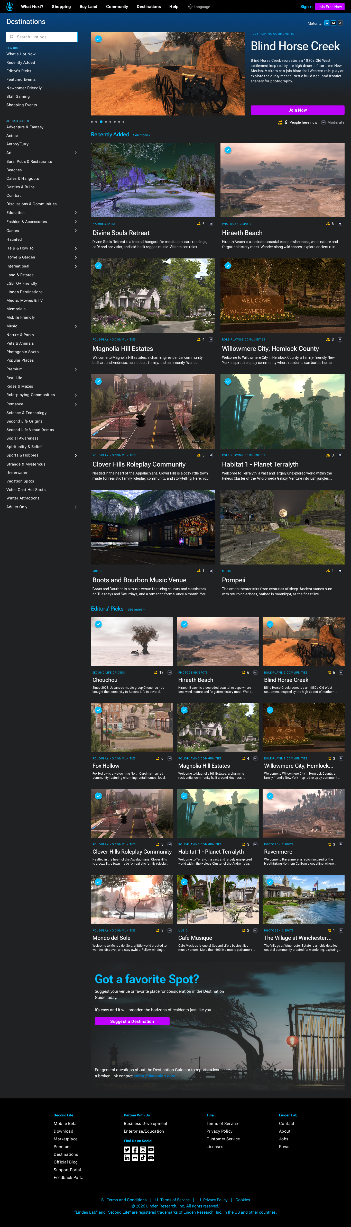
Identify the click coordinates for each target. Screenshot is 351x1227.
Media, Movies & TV (24, 300)
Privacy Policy (220, 1131)
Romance (14, 404)
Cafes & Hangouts (22, 178)
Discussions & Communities (31, 204)
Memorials (16, 309)
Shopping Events (21, 105)
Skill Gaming (18, 96)
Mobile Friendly (20, 317)
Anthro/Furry (17, 144)
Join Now (298, 110)
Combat (13, 195)
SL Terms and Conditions (124, 1199)
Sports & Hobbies (22, 455)
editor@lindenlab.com (154, 1075)
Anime (12, 135)
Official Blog (66, 1162)
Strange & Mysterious (25, 464)
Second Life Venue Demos (30, 429)
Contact (286, 1123)
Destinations (66, 1154)
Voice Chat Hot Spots (25, 489)
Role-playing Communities (30, 394)
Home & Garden (20, 257)
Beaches (14, 170)
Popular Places (20, 360)
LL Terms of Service (172, 1199)
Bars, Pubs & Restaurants (29, 161)
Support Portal (67, 1169)
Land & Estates (19, 275)
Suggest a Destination (132, 1021)
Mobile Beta (65, 1123)
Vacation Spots (20, 481)
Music (11, 326)
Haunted (14, 239)
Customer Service (223, 1138)
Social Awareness (22, 438)
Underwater (16, 472)
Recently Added (20, 62)
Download (63, 1131)
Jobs (284, 1138)
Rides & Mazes (19, 386)
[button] (32, 7)
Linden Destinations (24, 292)
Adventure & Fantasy (25, 127)
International (18, 266)
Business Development (146, 1123)
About (285, 1131)
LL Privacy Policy (212, 1199)
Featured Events (21, 79)
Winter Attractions (22, 498)
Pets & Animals (20, 343)
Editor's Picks (18, 71)
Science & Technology (26, 412)
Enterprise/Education (144, 1131)
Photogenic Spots (22, 352)
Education (15, 212)
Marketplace (66, 1138)
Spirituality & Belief (24, 446)
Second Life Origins (24, 421)
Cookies (242, 1199)
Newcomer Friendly (24, 88)
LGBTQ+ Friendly (21, 283)
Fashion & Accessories (26, 221)
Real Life (14, 377)
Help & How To (20, 248)
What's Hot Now (20, 54)
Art (9, 152)
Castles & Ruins (20, 187)
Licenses (215, 1146)
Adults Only (16, 507)
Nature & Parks (20, 335)
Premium (14, 369)
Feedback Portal (69, 1177)
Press (284, 1146)
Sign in (306, 6)
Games (12, 230)
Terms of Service (222, 1123)
